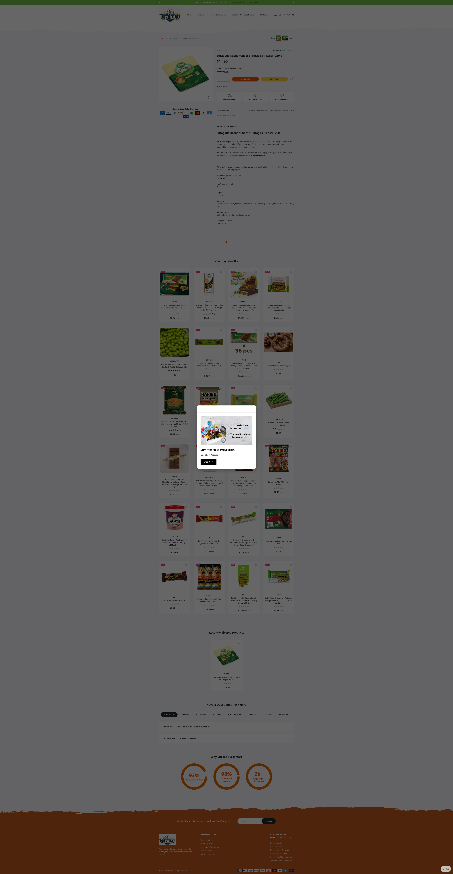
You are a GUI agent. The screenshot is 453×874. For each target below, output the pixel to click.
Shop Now (208, 462)
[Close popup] (250, 411)
